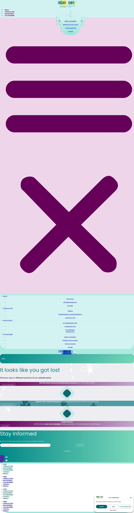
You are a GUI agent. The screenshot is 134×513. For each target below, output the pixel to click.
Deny (113, 506)
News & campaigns (70, 21)
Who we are (70, 299)
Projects (70, 311)
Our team (70, 306)
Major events (7, 320)
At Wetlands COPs (70, 326)
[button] (131, 497)
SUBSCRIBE (80, 445)
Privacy (5, 474)
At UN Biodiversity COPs (70, 323)
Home (5, 464)
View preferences (126, 506)
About (5, 296)
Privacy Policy (113, 510)
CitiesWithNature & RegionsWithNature (70, 314)
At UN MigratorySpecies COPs (70, 331)
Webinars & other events (70, 24)
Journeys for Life (70, 318)
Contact (6, 472)
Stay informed (9, 15)
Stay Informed (8, 470)
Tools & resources (70, 28)
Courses (70, 31)
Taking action (8, 308)
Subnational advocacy (70, 302)
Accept (101, 506)
